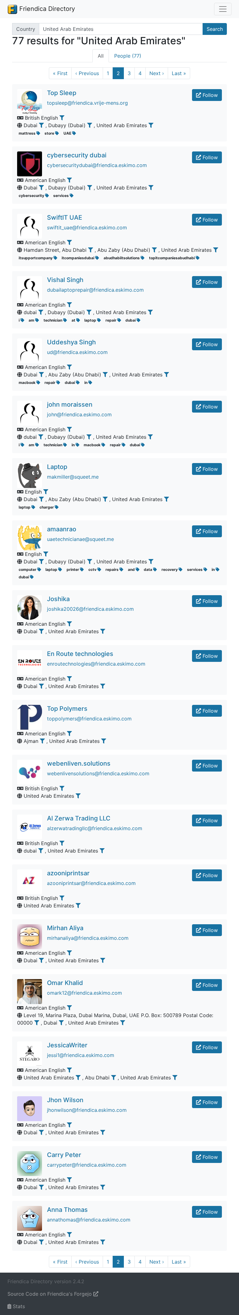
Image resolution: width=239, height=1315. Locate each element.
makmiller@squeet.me (73, 477)
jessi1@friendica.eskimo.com (80, 1055)
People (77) (127, 56)
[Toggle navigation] (223, 9)
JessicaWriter (67, 1045)
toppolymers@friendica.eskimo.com (89, 718)
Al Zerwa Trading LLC (78, 818)
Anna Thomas (67, 1209)
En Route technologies (80, 654)
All (101, 56)
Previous (87, 73)
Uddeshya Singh (71, 342)
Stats (18, 1306)
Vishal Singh (65, 280)
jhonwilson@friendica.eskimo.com (87, 1110)
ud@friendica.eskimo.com (77, 352)
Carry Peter (64, 1155)
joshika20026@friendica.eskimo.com (90, 609)
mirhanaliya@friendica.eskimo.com (88, 938)
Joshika (58, 599)
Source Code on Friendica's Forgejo (50, 1294)
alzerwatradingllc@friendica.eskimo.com (94, 828)
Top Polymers (67, 708)
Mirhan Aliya (65, 928)
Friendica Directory (46, 8)
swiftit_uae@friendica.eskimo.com (87, 227)
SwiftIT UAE (64, 217)
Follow (209, 95)
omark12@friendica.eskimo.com (84, 993)
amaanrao (61, 529)
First (60, 73)
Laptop (57, 467)
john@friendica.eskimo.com (79, 414)
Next (156, 73)
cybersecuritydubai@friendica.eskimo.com (97, 165)
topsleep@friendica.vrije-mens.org (87, 103)
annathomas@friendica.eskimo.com (88, 1220)
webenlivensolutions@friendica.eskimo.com (98, 773)
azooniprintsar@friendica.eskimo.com (91, 883)
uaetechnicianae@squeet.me (80, 539)
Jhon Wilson (65, 1100)
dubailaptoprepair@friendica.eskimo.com (95, 290)
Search (215, 29)
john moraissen (69, 404)
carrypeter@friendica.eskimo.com (86, 1165)
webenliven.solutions (78, 763)
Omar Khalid (65, 983)
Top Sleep (61, 93)
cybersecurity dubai (76, 155)
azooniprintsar (68, 873)
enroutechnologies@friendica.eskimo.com (96, 664)
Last (179, 73)
